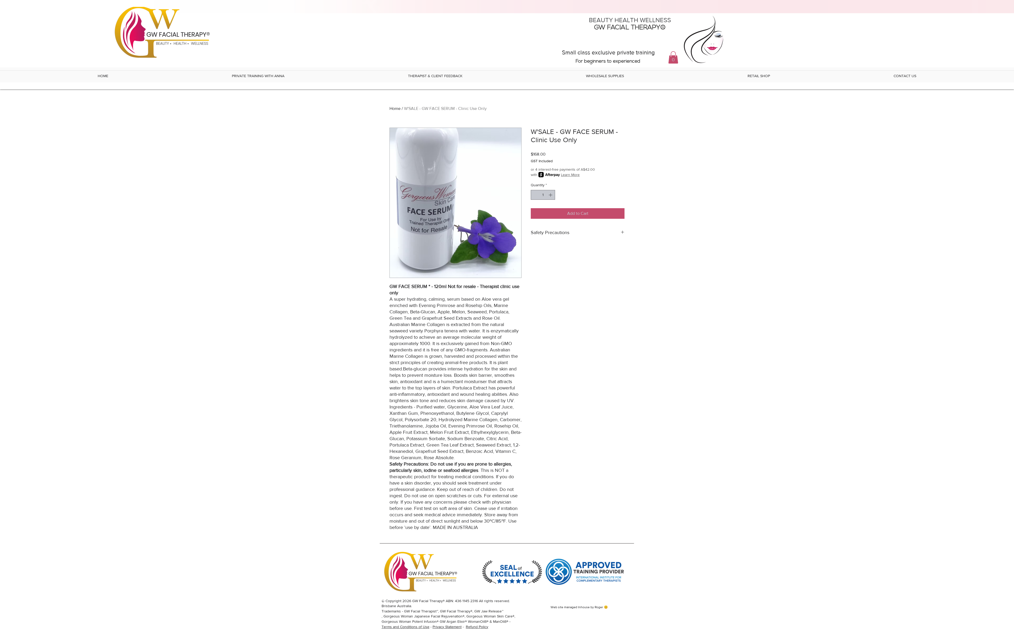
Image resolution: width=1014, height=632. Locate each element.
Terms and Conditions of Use (405, 627)
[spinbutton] (543, 194)
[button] (673, 57)
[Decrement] (535, 194)
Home (395, 108)
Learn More (570, 175)
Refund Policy (477, 627)
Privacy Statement (447, 627)
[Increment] (551, 194)
